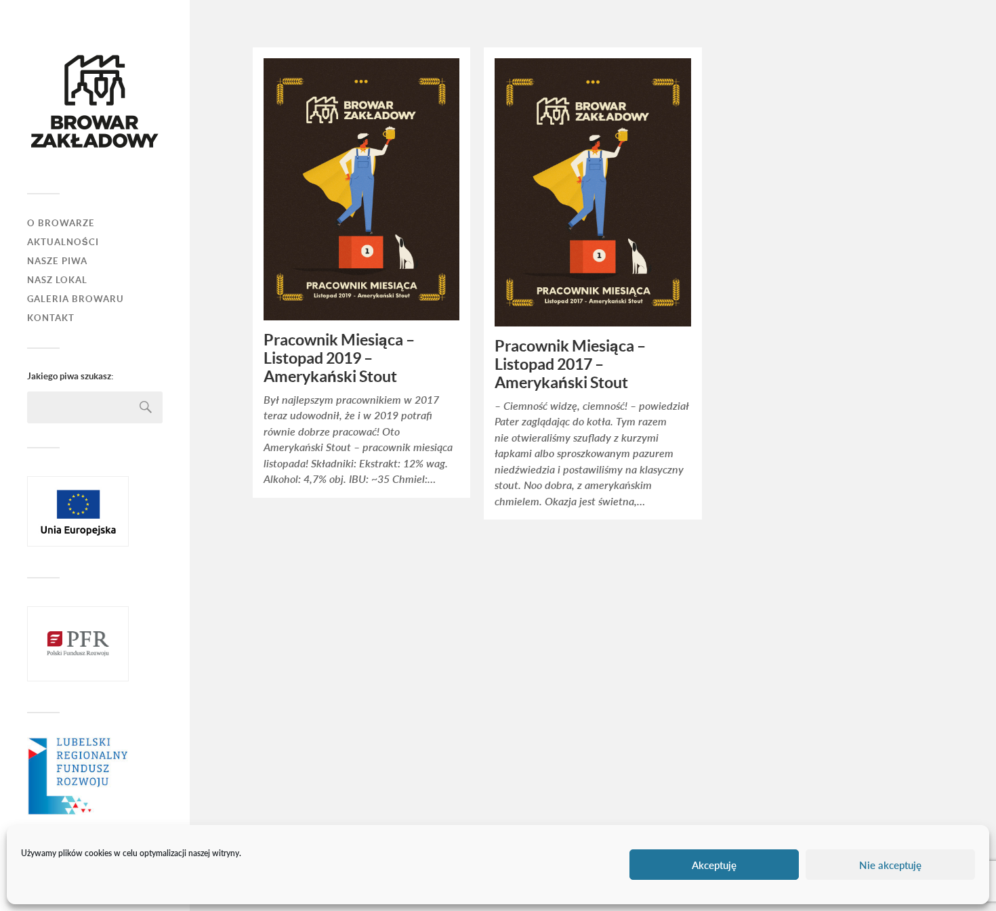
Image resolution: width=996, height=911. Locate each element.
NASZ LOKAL (57, 280)
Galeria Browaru (75, 299)
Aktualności (63, 242)
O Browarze (61, 223)
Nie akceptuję (890, 865)
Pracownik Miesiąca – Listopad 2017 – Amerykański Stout (570, 364)
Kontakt (51, 318)
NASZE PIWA (57, 261)
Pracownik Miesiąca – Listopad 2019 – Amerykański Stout (339, 358)
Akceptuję (714, 865)
